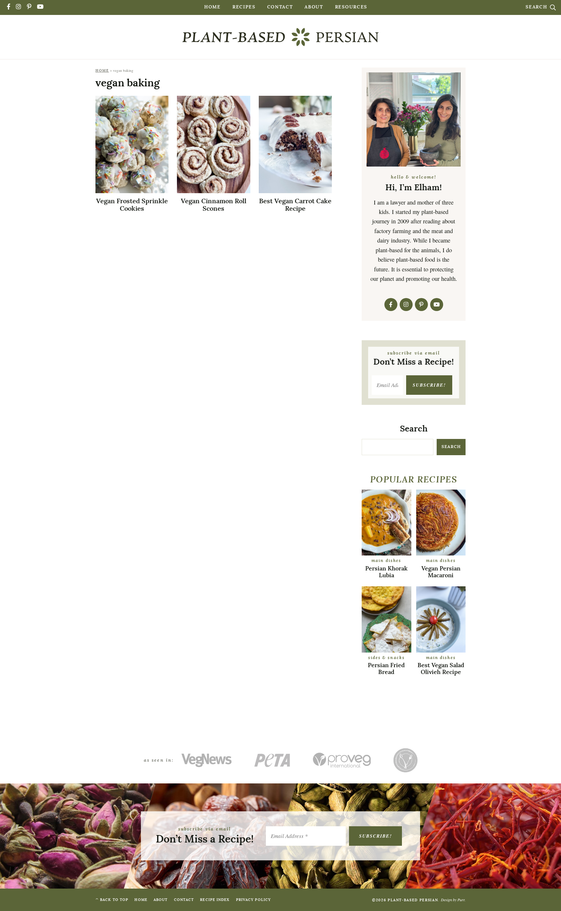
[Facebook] (9, 7)
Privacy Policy (253, 900)
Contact (280, 7)
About (314, 7)
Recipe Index (215, 900)
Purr (461, 899)
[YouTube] (40, 7)
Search (537, 7)
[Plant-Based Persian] (280, 37)
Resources (351, 7)
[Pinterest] (29, 7)
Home (212, 7)
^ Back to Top (111, 900)
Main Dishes (386, 561)
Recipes (244, 7)
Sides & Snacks (386, 658)
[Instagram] (18, 7)
